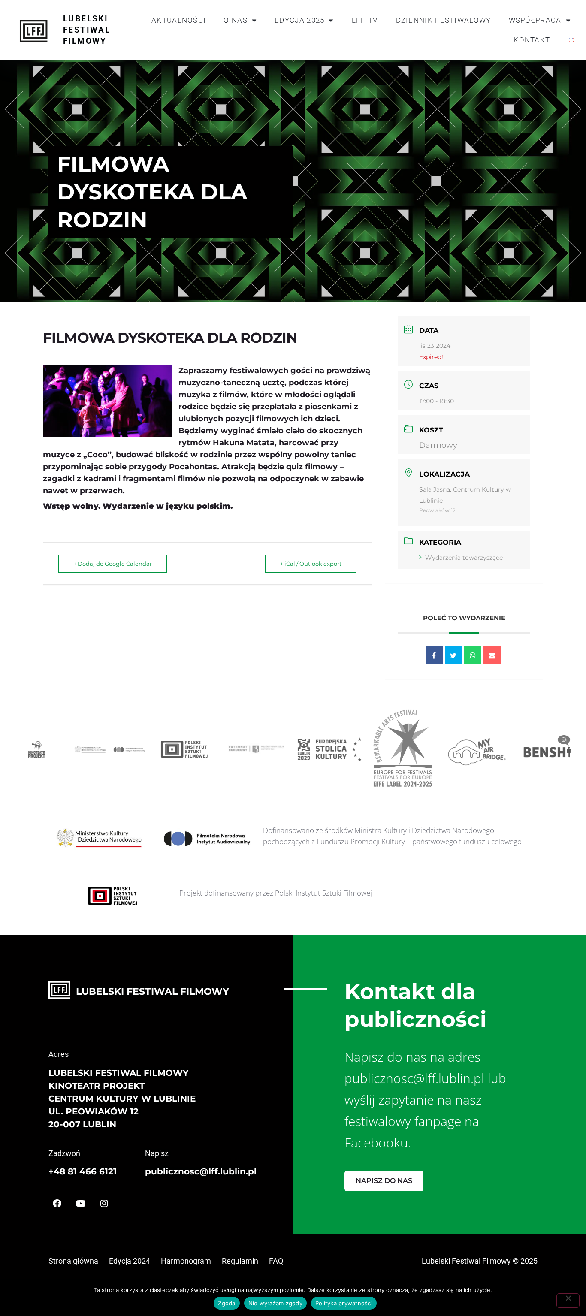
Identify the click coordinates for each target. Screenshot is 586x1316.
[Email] (492, 655)
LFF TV (365, 20)
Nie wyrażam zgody (275, 1303)
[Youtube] (80, 1203)
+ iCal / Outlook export (310, 563)
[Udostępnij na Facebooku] (434, 655)
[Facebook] (57, 1203)
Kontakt (532, 40)
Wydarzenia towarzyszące (464, 557)
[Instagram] (104, 1203)
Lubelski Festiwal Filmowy (86, 30)
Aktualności (178, 20)
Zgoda (226, 1303)
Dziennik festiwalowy (443, 20)
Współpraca (535, 20)
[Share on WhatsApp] (472, 655)
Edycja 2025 (299, 20)
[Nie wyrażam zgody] (568, 1300)
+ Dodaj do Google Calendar (112, 563)
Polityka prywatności (343, 1303)
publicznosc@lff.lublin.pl (201, 1171)
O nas (236, 20)
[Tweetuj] (453, 655)
